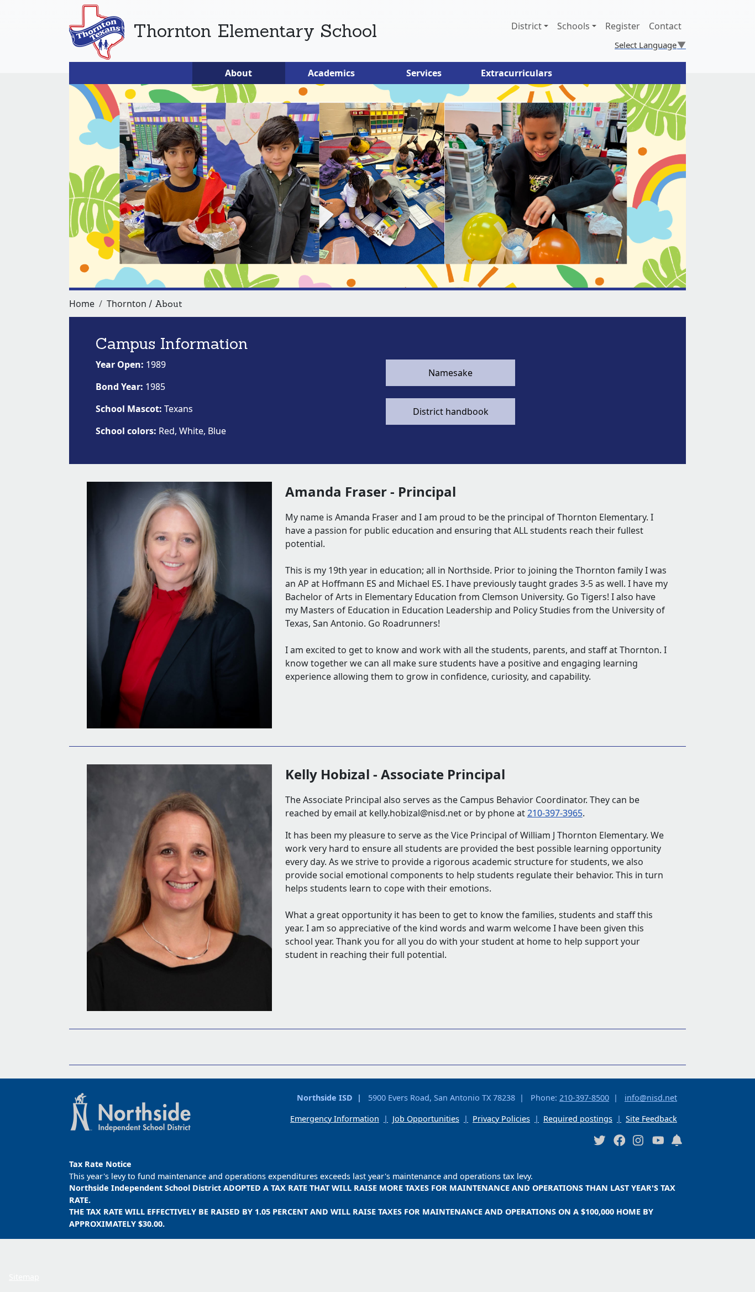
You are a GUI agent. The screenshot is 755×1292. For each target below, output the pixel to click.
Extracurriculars (516, 73)
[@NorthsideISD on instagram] (638, 1139)
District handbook (451, 411)
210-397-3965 (555, 813)
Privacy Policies (501, 1118)
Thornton (126, 304)
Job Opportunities (425, 1118)
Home (82, 304)
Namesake (450, 373)
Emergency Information (334, 1118)
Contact (665, 26)
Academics (331, 73)
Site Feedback (651, 1118)
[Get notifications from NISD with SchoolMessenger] (677, 1139)
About (238, 73)
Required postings (577, 1118)
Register (622, 26)
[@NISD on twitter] (599, 1139)
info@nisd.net (651, 1097)
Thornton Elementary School (255, 30)
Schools (573, 26)
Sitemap (24, 1277)
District (526, 26)
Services (424, 73)
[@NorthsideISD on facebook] (619, 1139)
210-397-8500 (584, 1097)
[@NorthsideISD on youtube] (657, 1139)
